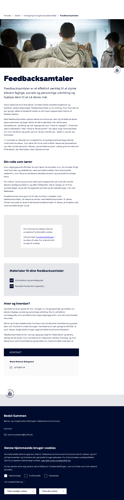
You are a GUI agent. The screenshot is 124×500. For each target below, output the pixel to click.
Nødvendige (15, 476)
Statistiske (53, 476)
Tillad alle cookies (50, 491)
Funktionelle (34, 476)
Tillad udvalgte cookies (17, 491)
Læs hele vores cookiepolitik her (56, 460)
